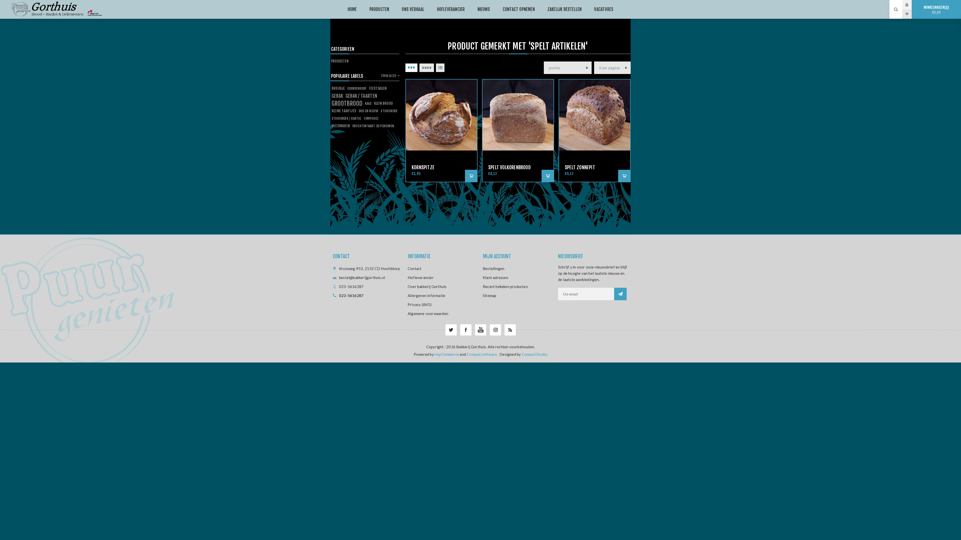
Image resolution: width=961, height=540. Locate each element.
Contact (414, 268)
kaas (368, 103)
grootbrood (347, 103)
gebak (337, 96)
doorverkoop (356, 88)
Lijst (440, 68)
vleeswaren (341, 126)
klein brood (383, 103)
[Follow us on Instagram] (495, 330)
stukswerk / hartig (346, 118)
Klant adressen (495, 277)
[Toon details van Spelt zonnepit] (594, 115)
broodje (338, 88)
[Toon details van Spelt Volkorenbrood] (518, 115)
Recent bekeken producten (505, 286)
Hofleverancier (421, 277)
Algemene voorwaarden (428, 313)
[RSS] (510, 330)
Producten (340, 61)
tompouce (371, 118)
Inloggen (911, 4)
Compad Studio (535, 354)
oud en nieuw (368, 111)
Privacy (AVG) (420, 304)
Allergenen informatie (426, 295)
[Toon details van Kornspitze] (441, 115)
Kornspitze (423, 167)
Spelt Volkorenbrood (509, 167)
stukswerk (389, 111)
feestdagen (378, 88)
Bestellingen (493, 268)
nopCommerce (447, 354)
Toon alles (388, 76)
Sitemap (489, 295)
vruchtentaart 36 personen (373, 126)
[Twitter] (451, 330)
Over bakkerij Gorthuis (427, 286)
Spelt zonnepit (580, 167)
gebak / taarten (361, 96)
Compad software (482, 354)
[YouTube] (481, 330)
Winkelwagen (936, 10)
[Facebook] (466, 330)
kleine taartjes (344, 110)
